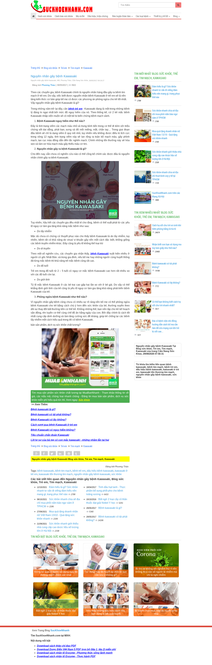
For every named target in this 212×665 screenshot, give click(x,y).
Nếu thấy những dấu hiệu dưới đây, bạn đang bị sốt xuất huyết (106, 612)
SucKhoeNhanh (59, 630)
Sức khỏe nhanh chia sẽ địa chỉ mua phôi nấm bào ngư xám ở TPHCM (58, 503)
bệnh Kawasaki (99, 253)
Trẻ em (64, 67)
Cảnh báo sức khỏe (64, 16)
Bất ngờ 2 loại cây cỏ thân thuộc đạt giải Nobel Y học (56, 612)
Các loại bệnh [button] (142, 16)
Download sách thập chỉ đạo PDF (56, 645)
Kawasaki (87, 67)
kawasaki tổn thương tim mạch (56, 474)
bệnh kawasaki (45, 470)
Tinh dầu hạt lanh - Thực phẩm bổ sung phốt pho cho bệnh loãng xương (105, 491)
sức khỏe (116, 474)
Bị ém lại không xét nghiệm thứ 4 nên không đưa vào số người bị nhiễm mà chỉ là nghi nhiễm (156, 571)
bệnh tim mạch (63, 470)
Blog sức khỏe (50, 67)
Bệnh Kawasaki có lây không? (48, 419)
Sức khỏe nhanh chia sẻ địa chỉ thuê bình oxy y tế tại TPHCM (165, 176)
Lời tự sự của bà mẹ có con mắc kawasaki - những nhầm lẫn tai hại (70, 440)
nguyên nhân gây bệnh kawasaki (92, 474)
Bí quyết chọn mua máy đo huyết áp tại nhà (156, 612)
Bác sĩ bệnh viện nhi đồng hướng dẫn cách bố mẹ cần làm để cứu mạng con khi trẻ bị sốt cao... (165, 326)
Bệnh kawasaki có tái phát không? (51, 414)
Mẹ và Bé (80, 16)
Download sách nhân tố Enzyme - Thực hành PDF (66, 656)
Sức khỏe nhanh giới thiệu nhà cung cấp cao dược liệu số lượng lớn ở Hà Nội (58, 527)
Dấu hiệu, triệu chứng (98, 16)
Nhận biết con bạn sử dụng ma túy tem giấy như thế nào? (166, 246)
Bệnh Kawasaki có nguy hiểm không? (53, 430)
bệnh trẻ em (75, 108)
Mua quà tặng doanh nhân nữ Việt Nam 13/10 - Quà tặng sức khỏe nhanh (57, 515)
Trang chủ (35, 67)
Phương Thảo (49, 85)
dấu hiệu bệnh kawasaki (100, 470)
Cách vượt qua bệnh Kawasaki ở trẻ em (54, 424)
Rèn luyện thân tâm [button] (121, 16)
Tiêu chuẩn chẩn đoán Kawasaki (50, 435)
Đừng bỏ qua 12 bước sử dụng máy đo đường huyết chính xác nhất (55, 573)
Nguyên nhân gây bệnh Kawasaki (54, 76)
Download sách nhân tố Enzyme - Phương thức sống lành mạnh (75, 652)
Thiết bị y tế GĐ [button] (161, 16)
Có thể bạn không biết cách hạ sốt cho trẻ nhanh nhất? (166, 303)
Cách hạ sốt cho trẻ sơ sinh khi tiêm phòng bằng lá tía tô (166, 227)
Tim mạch (75, 67)
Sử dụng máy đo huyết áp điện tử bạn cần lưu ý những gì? (106, 573)
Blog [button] (175, 16)
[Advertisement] (106, 43)
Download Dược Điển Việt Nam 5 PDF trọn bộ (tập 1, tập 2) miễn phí (76, 649)
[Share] (36, 453)
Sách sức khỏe (45, 16)
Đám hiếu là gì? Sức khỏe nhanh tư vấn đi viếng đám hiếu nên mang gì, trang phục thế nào (57, 491)
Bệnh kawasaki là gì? (43, 409)
